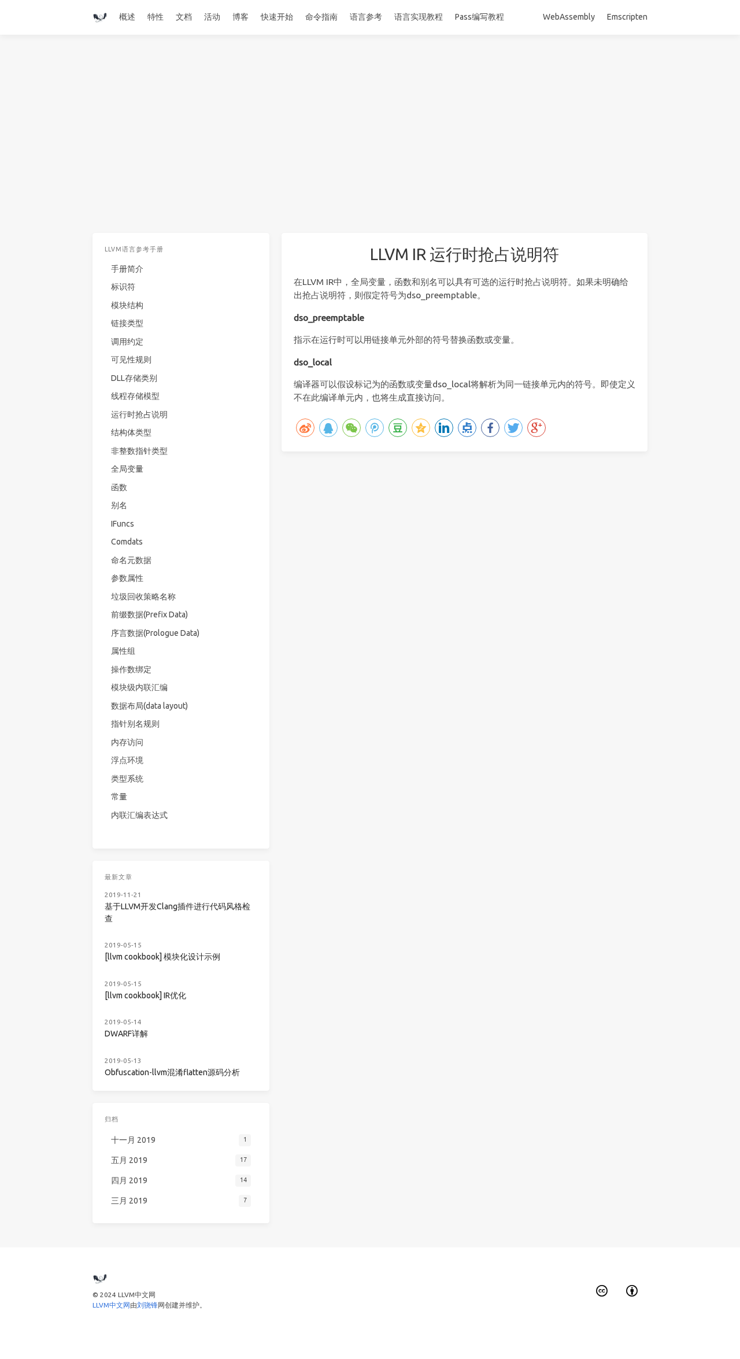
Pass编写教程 (479, 16)
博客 (240, 16)
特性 (155, 16)
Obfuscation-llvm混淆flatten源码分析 (172, 1072)
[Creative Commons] (601, 1291)
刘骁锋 (147, 1305)
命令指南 (321, 16)
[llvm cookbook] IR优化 (145, 995)
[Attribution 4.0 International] (632, 1291)
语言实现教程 (418, 16)
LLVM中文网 (111, 1305)
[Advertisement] (370, 146)
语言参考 (366, 16)
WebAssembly (569, 16)
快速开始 (277, 16)
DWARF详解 (126, 1033)
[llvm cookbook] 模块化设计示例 (162, 956)
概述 (127, 16)
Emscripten (627, 16)
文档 (184, 16)
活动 (212, 16)
